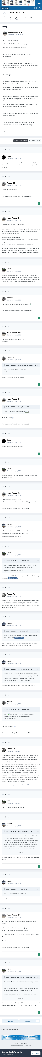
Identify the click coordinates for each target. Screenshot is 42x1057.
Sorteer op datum (34, 140)
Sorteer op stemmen (20, 140)
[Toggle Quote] (5, 365)
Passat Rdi (11, 594)
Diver (23, 631)
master (10, 524)
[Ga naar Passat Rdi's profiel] (4, 595)
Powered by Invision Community (21, 1045)
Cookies (24, 1043)
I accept (36, 1053)
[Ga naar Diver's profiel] (4, 270)
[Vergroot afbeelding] (31, 304)
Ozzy (9, 156)
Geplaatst (15, 35)
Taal (16, 1043)
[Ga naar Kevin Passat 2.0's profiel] (5, 33)
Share (11, 1021)
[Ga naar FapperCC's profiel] (4, 184)
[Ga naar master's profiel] (4, 526)
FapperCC (11, 183)
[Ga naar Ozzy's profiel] (4, 157)
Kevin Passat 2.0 (26, 18)
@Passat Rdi (13, 578)
